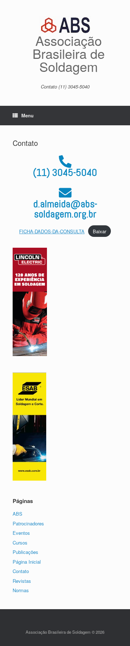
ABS (17, 513)
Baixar (99, 231)
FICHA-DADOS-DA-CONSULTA (51, 231)
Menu (27, 115)
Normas (21, 590)
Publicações (25, 552)
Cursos (20, 542)
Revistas (22, 580)
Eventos (21, 532)
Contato (21, 571)
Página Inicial (27, 561)
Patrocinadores (28, 523)
